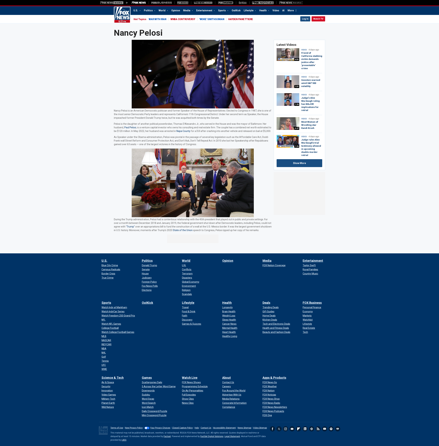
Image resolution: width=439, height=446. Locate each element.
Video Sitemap (260, 428)
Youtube (292, 428)
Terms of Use (116, 428)
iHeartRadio (337, 428)
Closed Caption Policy (182, 428)
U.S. (136, 10)
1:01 (297, 86)
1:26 (297, 104)
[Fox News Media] (139, 2)
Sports (222, 10)
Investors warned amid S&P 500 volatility (310, 83)
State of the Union (183, 230)
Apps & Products (274, 377)
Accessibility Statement (224, 428)
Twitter (279, 428)
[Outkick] (243, 3)
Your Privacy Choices (160, 428)
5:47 (297, 128)
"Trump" (130, 226)
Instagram (285, 428)
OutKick (236, 10)
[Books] (291, 2)
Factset (167, 436)
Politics (148, 10)
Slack (311, 428)
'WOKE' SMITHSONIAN (211, 19)
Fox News (122, 15)
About (226, 377)
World (162, 10)
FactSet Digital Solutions (211, 436)
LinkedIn (305, 428)
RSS (318, 428)
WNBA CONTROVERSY (182, 19)
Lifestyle (249, 10)
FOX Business (312, 302)
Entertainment (204, 10)
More (291, 10)
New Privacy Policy (134, 428)
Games (147, 377)
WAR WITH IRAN (157, 19)
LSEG (124, 440)
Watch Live (189, 377)
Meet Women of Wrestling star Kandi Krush (309, 125)
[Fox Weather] (225, 2)
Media (187, 10)
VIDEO (304, 50)
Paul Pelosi (130, 127)
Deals (266, 302)
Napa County (183, 131)
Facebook (272, 428)
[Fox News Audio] (203, 3)
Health (263, 10)
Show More (299, 163)
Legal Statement (232, 436)
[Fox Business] (161, 3)
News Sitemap (244, 428)
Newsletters (324, 428)
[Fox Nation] (182, 2)
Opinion (175, 10)
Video (275, 10)
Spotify (331, 428)
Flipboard (298, 428)
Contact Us (206, 428)
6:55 (297, 59)
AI (283, 10)
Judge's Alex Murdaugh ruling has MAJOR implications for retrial (310, 104)
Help (197, 428)
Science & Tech (113, 377)
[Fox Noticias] (263, 2)
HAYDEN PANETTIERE (240, 19)
